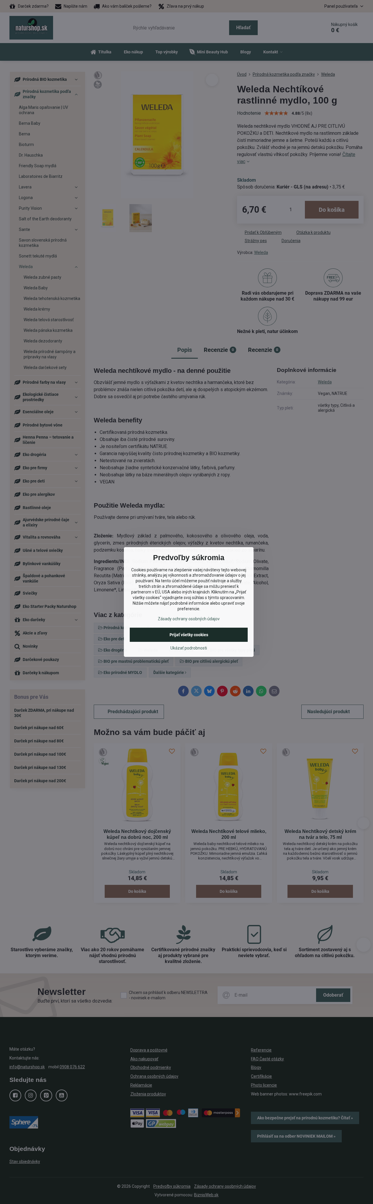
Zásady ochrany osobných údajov (189, 618)
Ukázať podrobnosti (188, 648)
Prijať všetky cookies (189, 634)
